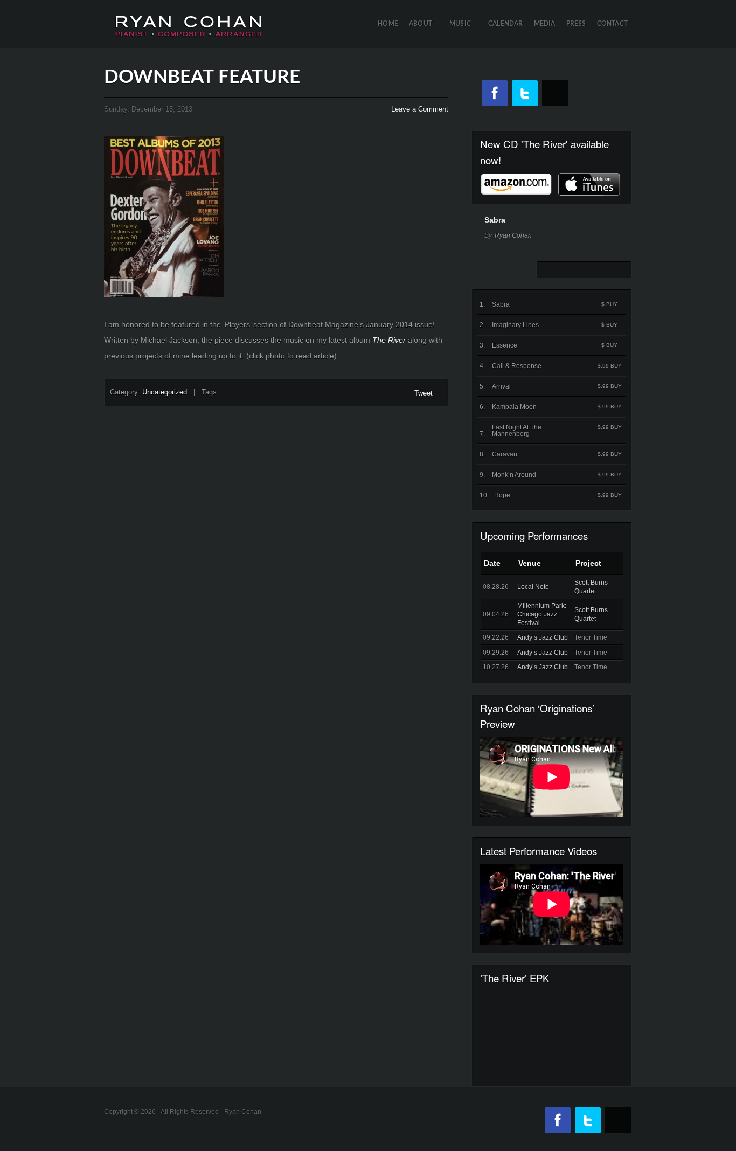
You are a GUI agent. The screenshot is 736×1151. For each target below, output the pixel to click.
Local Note (533, 587)
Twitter (525, 93)
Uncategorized (164, 392)
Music (463, 34)
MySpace (555, 93)
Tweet (423, 393)
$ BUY (609, 304)
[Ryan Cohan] (189, 19)
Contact (612, 24)
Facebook (495, 93)
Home (388, 24)
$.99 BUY (610, 366)
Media (545, 24)
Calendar (505, 24)
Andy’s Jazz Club (542, 637)
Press (576, 24)
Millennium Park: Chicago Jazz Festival (541, 614)
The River (389, 340)
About (424, 34)
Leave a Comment (419, 109)
